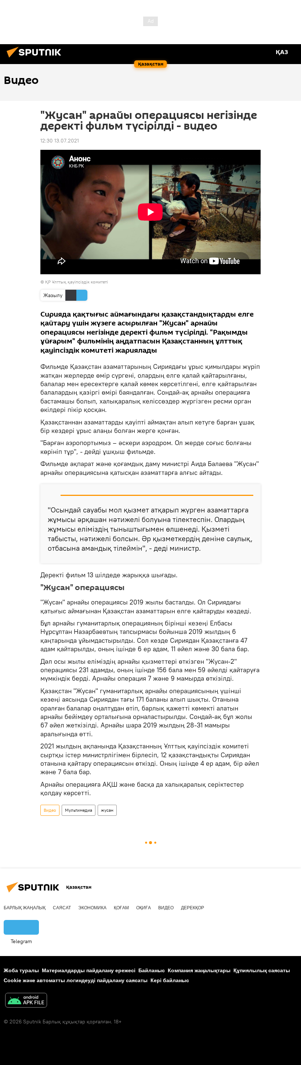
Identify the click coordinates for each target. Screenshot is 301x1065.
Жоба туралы (21, 970)
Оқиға (143, 907)
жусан (107, 810)
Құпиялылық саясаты (261, 970)
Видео (50, 810)
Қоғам (121, 907)
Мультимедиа (78, 810)
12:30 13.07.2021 (59, 140)
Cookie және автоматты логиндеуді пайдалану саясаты (76, 980)
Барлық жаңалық (25, 907)
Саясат (62, 907)
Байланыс (151, 970)
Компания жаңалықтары (199, 970)
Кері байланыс (169, 980)
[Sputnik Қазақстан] (36, 58)
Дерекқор (192, 907)
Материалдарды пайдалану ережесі (88, 970)
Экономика (92, 907)
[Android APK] (26, 1001)
